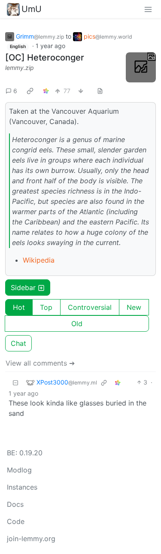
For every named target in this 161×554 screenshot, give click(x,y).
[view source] (100, 91)
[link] (30, 90)
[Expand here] (141, 67)
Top (46, 307)
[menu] (148, 9)
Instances (22, 487)
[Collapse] (15, 382)
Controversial (90, 307)
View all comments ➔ (40, 363)
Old (76, 323)
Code (15, 521)
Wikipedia (39, 260)
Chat (18, 343)
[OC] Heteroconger (44, 57)
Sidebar (23, 287)
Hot (19, 307)
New (134, 307)
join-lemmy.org (31, 538)
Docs (15, 504)
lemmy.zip (19, 67)
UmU (31, 9)
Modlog (19, 470)
